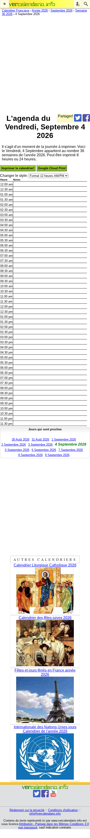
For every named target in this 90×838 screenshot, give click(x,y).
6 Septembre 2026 (44, 450)
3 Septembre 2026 (40, 444)
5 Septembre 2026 (17, 450)
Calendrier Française (15, 10)
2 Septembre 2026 (13, 444)
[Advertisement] (45, 64)
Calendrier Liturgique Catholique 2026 (45, 565)
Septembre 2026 (61, 10)
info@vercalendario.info (45, 813)
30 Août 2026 (20, 439)
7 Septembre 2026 (70, 450)
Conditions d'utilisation (63, 810)
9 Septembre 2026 (57, 455)
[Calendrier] (32, 4)
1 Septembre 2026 (63, 439)
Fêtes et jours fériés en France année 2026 (45, 672)
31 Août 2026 (40, 439)
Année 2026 (40, 10)
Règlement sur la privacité (26, 810)
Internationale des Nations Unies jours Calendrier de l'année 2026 (45, 729)
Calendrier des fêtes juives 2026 (45, 618)
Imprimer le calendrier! (17, 168)
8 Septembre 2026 (30, 455)
